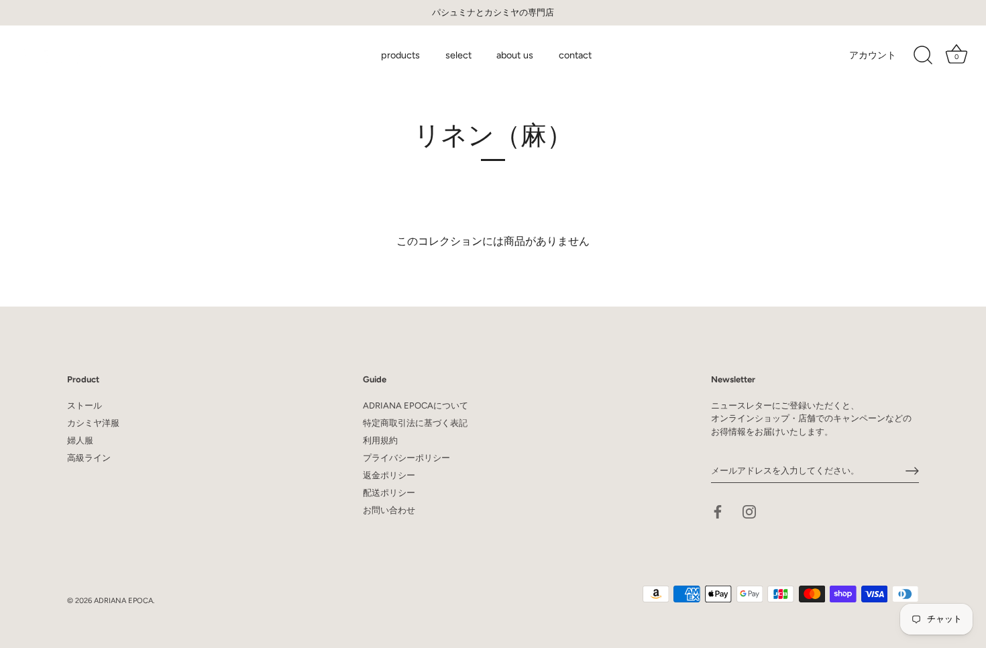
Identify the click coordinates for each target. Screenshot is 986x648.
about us (514, 55)
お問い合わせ (389, 510)
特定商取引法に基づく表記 (415, 423)
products (400, 55)
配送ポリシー (389, 493)
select (458, 55)
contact (575, 55)
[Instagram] (749, 511)
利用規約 (380, 440)
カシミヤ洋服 (93, 423)
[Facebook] (717, 511)
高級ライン (89, 458)
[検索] (923, 55)
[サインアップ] (912, 471)
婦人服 (80, 440)
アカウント (872, 55)
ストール (84, 405)
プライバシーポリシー (406, 458)
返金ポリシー (389, 475)
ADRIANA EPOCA (123, 600)
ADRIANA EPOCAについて (415, 405)
